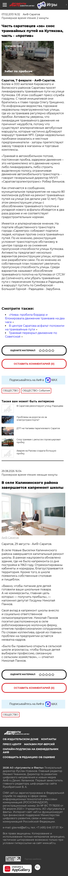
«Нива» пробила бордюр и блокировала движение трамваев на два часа (35, 318)
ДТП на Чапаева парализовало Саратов (38, 428)
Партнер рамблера (33, 859)
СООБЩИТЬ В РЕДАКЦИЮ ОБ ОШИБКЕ (29, 757)
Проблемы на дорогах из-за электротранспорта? (32, 418)
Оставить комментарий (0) (34, 363)
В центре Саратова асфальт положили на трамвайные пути (34, 327)
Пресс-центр (12, 744)
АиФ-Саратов (10, 537)
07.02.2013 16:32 (11, 14)
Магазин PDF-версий (39, 744)
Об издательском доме (20, 739)
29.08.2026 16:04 (11, 471)
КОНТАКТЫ (48, 739)
